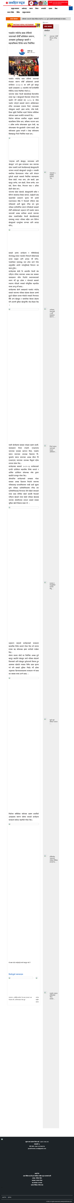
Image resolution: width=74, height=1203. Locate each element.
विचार (36, 8)
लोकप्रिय (47, 30)
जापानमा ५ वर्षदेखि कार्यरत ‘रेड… (53, 175)
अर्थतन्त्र (24, 8)
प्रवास (50, 8)
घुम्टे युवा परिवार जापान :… (53, 722)
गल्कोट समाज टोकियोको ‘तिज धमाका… (53, 996)
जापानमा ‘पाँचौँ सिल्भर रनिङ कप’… (54, 38)
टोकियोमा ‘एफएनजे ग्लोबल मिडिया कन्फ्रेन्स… (54, 859)
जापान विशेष (10, 12)
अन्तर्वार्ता (43, 8)
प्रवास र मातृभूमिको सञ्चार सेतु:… (52, 586)
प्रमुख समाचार (15, 8)
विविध (18, 12)
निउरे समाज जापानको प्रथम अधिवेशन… (53, 449)
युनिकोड (9, 1197)
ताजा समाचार (48, 26)
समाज (31, 8)
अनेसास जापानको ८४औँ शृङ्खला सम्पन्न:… (53, 313)
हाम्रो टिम (4, 1197)
